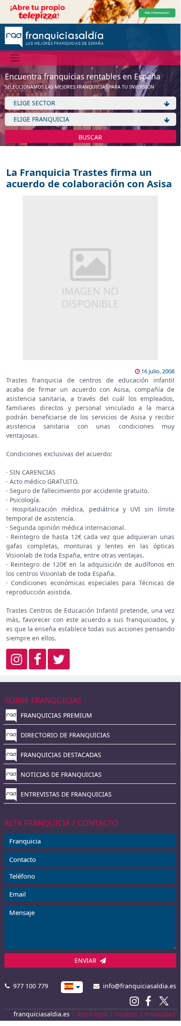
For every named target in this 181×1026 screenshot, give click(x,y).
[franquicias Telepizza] (90, 11)
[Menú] (15, 57)
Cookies (126, 1014)
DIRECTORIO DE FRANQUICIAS (64, 735)
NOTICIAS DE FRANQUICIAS (60, 774)
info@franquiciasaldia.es (137, 986)
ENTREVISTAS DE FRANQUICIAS (65, 794)
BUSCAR (90, 137)
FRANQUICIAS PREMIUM (55, 715)
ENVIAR (87, 960)
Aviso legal (92, 1014)
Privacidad (160, 1014)
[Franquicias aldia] (54, 36)
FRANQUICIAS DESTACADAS (60, 755)
